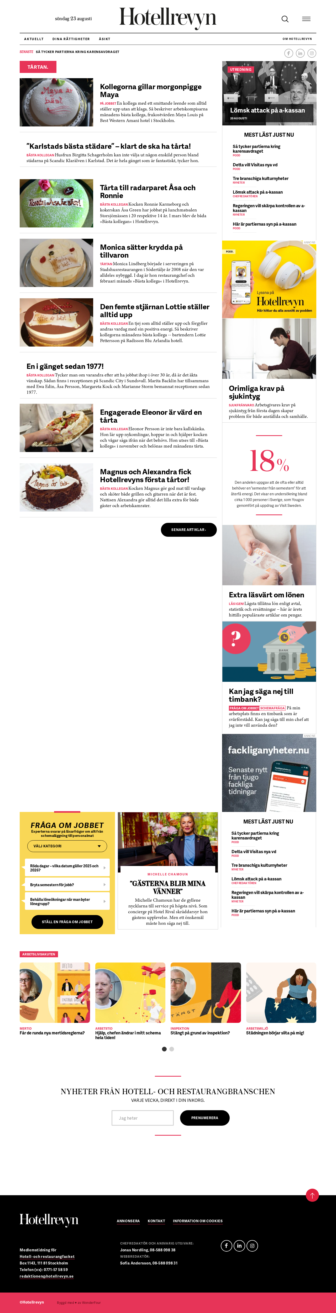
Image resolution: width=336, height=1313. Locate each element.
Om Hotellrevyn (297, 39)
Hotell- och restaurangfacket (47, 1256)
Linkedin (300, 53)
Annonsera (128, 1221)
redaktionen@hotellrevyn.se (47, 1276)
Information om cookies (198, 1221)
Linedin (239, 1246)
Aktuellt (34, 39)
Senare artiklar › (188, 529)
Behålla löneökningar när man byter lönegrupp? (60, 901)
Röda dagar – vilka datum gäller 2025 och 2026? (64, 868)
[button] (164, 1049)
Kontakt (156, 1221)
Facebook (288, 53)
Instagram (311, 53)
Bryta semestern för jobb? (52, 884)
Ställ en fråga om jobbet (67, 921)
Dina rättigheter (71, 39)
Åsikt (105, 39)
